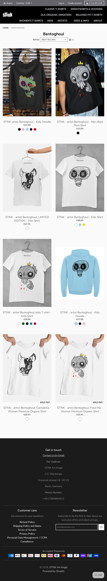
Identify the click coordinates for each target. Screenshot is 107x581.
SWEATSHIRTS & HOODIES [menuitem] (86, 9)
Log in (61, 3)
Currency (20, 3)
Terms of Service (27, 529)
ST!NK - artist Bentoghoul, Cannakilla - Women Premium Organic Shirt (27, 409)
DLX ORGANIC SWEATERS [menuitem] (56, 14)
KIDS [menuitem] (50, 20)
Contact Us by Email (53, 455)
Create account (75, 3)
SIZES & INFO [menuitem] (81, 20)
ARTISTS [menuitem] (62, 20)
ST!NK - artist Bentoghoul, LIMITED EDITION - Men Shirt (27, 219)
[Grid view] (70, 39)
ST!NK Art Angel (58, 567)
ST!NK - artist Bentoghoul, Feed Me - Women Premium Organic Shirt (80, 409)
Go (101, 527)
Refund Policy (27, 522)
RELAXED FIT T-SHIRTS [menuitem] (89, 14)
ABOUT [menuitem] (97, 20)
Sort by (36, 39)
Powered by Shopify (54, 571)
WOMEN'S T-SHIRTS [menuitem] (31, 20)
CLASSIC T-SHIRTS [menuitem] (55, 9)
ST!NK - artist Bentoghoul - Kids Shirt (80, 217)
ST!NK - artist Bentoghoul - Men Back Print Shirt (80, 123)
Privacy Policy (27, 533)
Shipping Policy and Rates (27, 525)
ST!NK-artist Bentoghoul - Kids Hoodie (27, 122)
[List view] (73, 39)
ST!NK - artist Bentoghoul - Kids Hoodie (80, 314)
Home (6, 28)
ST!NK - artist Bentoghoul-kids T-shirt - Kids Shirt (27, 314)
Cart (95, 3)
